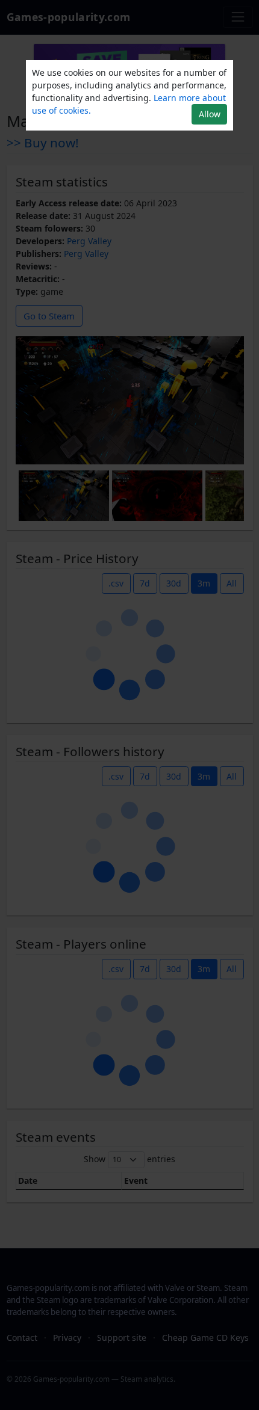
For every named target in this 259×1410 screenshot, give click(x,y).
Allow (209, 114)
